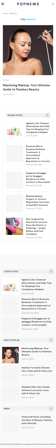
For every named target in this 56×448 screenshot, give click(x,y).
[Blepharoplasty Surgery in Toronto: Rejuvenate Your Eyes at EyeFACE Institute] (14, 203)
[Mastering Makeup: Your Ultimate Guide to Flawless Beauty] (28, 50)
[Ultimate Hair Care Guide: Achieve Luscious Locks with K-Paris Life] (10, 393)
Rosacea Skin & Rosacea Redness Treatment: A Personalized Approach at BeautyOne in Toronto (38, 154)
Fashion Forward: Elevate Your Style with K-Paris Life (37, 369)
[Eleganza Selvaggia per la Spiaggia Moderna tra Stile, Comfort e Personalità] (14, 180)
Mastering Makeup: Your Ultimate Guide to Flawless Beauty (26, 87)
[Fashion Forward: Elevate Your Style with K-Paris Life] (10, 374)
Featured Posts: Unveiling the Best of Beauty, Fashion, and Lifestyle (37, 420)
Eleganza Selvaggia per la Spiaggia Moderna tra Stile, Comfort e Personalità (38, 178)
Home (5, 13)
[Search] (53, 4)
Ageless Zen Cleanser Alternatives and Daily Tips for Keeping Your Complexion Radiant (38, 128)
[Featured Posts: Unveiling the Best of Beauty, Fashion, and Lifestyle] (10, 423)
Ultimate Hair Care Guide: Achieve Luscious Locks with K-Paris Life (36, 390)
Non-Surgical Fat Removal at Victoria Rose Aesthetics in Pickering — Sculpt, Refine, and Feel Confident (36, 227)
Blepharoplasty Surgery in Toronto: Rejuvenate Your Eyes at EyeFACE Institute (37, 201)
